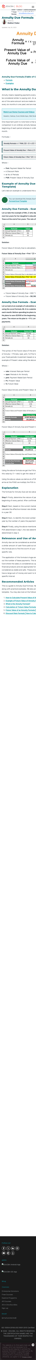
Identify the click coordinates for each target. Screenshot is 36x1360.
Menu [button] (30, 7)
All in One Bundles (9, 1305)
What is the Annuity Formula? (18, 604)
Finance (19, 9)
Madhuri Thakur (14, 23)
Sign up (5, 1308)
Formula (9, 80)
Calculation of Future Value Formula (21, 607)
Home (13, 9)
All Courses (6, 1301)
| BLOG (18, 6)
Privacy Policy (27, 1357)
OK (33, 1345)
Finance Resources (30, 9)
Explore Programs (9, 1298)
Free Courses (7, 1295)
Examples (10, 83)
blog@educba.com (26, 13)
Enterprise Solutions (10, 1291)
